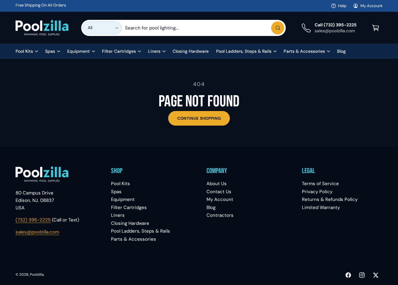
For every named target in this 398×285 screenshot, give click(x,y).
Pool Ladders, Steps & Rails (243, 51)
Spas (50, 51)
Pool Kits (24, 51)
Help (342, 5)
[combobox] (204, 28)
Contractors (220, 215)
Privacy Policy (317, 192)
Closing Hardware (130, 223)
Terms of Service (320, 183)
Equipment (78, 51)
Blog (210, 207)
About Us (216, 183)
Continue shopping (199, 118)
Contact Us (218, 192)
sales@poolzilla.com (37, 232)
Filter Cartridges (119, 51)
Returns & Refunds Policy (330, 199)
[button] (376, 28)
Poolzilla (37, 274)
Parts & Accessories (304, 51)
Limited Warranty (321, 207)
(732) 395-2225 (33, 220)
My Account (371, 5)
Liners (154, 51)
